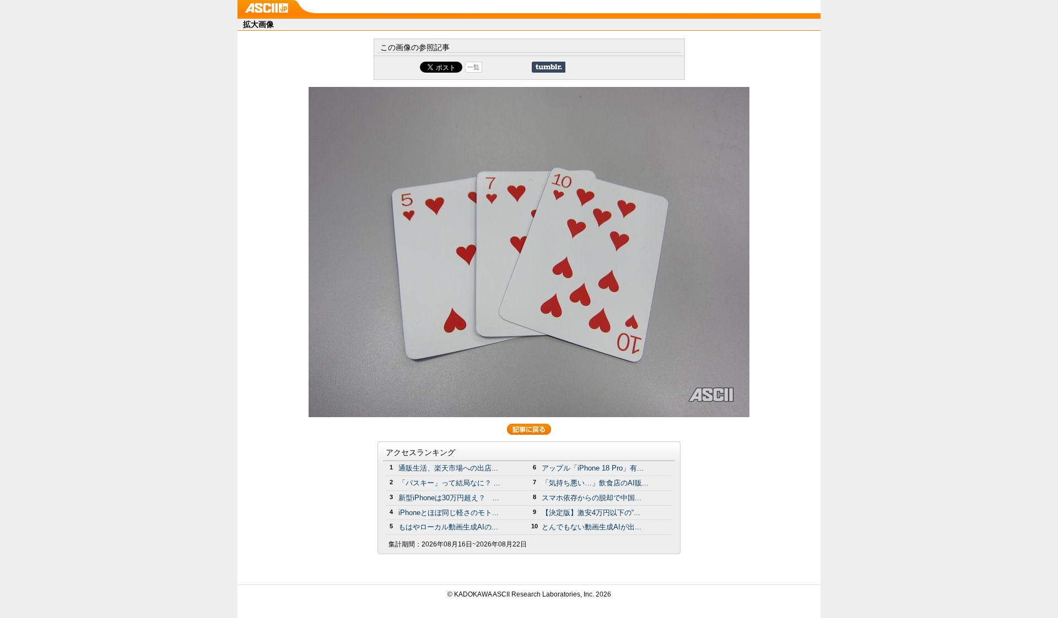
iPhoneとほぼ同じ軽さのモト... (448, 512)
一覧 (473, 67)
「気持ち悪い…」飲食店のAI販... (595, 483)
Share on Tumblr (548, 67)
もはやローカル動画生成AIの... (448, 527)
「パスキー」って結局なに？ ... (449, 483)
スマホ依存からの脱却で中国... (591, 498)
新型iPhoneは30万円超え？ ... (448, 498)
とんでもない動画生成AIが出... (591, 527)
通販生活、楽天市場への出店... (448, 468)
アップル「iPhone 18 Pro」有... (593, 468)
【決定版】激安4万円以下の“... (591, 512)
